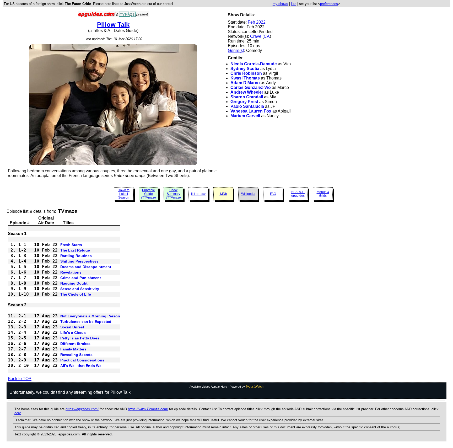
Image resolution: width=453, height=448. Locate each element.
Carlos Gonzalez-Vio (250, 87)
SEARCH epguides (298, 194)
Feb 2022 (257, 22)
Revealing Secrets (76, 355)
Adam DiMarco (245, 83)
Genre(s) (236, 50)
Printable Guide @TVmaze (148, 193)
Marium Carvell (245, 116)
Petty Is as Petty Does (79, 338)
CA (267, 36)
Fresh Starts (71, 245)
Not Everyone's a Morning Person (90, 316)
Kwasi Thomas (245, 78)
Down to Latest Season (124, 193)
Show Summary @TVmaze (173, 193)
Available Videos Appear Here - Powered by (218, 386)
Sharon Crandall (246, 97)
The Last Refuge (75, 250)
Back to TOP (19, 378)
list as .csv (198, 194)
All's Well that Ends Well (82, 366)
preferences (329, 4)
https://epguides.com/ (82, 409)
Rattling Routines (76, 256)
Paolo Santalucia (247, 106)
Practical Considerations (82, 360)
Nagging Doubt (74, 283)
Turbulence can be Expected (85, 321)
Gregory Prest (244, 101)
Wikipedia (248, 194)
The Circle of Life (75, 294)
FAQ (273, 194)
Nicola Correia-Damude (253, 64)
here (17, 413)
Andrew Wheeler (246, 92)
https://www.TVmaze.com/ (148, 409)
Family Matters (73, 349)
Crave (255, 36)
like (293, 4)
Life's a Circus (73, 332)
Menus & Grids (323, 194)
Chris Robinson (246, 73)
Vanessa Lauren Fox (250, 111)
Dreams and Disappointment (85, 267)
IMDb (223, 194)
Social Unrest (72, 327)
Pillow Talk (113, 24)
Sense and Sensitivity (79, 289)
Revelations (71, 272)
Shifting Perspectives (79, 261)
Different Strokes (75, 344)
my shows (280, 4)
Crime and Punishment (80, 278)
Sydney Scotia (244, 68)
